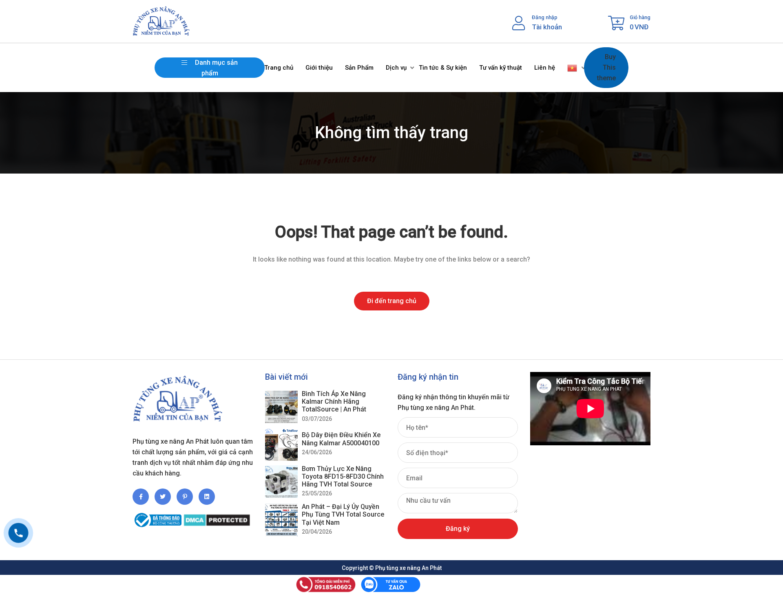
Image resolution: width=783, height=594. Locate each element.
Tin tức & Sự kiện (443, 67)
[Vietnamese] (572, 67)
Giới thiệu (319, 67)
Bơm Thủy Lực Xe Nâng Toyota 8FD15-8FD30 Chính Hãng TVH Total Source (343, 476)
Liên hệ (544, 67)
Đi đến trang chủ (391, 301)
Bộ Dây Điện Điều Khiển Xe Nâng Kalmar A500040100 (341, 439)
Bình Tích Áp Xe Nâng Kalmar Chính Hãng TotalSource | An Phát (334, 401)
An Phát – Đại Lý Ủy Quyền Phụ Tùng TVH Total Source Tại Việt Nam (343, 514)
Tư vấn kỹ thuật (500, 67)
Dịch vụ (396, 67)
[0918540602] (18, 533)
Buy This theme (606, 67)
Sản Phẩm (359, 67)
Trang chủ (278, 67)
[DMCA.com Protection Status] (216, 517)
